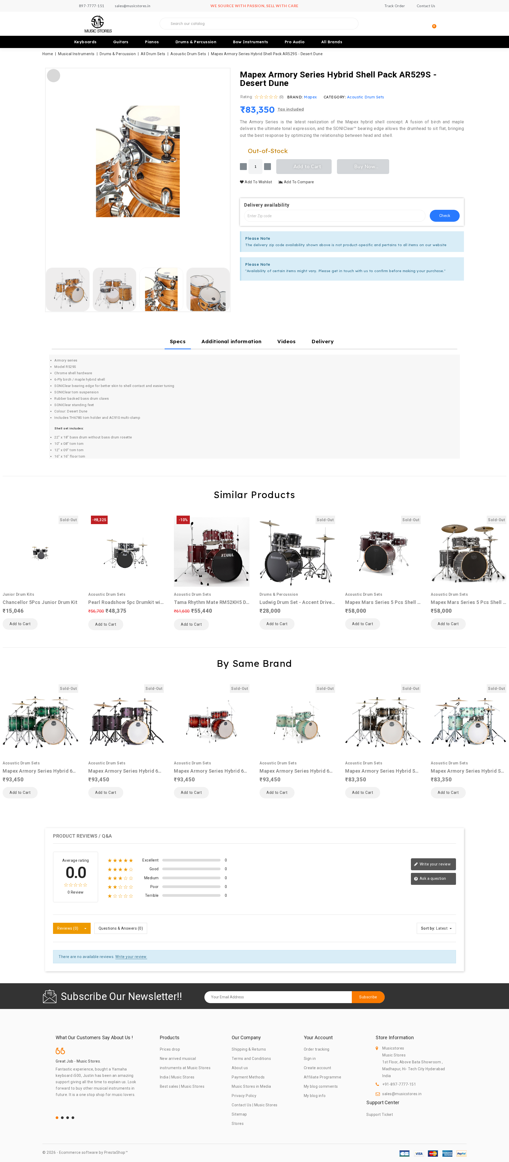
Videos (286, 341)
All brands (331, 42)
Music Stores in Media (251, 1086)
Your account (318, 1037)
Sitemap (239, 1114)
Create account (317, 1068)
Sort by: (428, 928)
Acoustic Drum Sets (365, 97)
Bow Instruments (250, 42)
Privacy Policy (244, 1096)
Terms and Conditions (251, 1058)
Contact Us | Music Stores (255, 1105)
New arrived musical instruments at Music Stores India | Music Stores (185, 1067)
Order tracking (317, 1049)
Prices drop (170, 1049)
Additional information (231, 341)
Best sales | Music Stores (182, 1086)
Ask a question (432, 878)
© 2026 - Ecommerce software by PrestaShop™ (85, 1152)
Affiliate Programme (322, 1077)
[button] (52, 161)
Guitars (121, 42)
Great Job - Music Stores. (78, 1061)
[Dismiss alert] (458, 237)
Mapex (310, 97)
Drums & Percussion (195, 42)
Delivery (322, 341)
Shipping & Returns (249, 1049)
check (444, 216)
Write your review (435, 864)
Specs (178, 341)
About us (240, 1068)
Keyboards (85, 42)
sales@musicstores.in (402, 1094)
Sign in (310, 1058)
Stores (238, 1123)
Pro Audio (295, 42)
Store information (395, 1037)
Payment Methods (248, 1077)
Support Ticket (379, 1114)
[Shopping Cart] (431, 23)
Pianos (152, 42)
